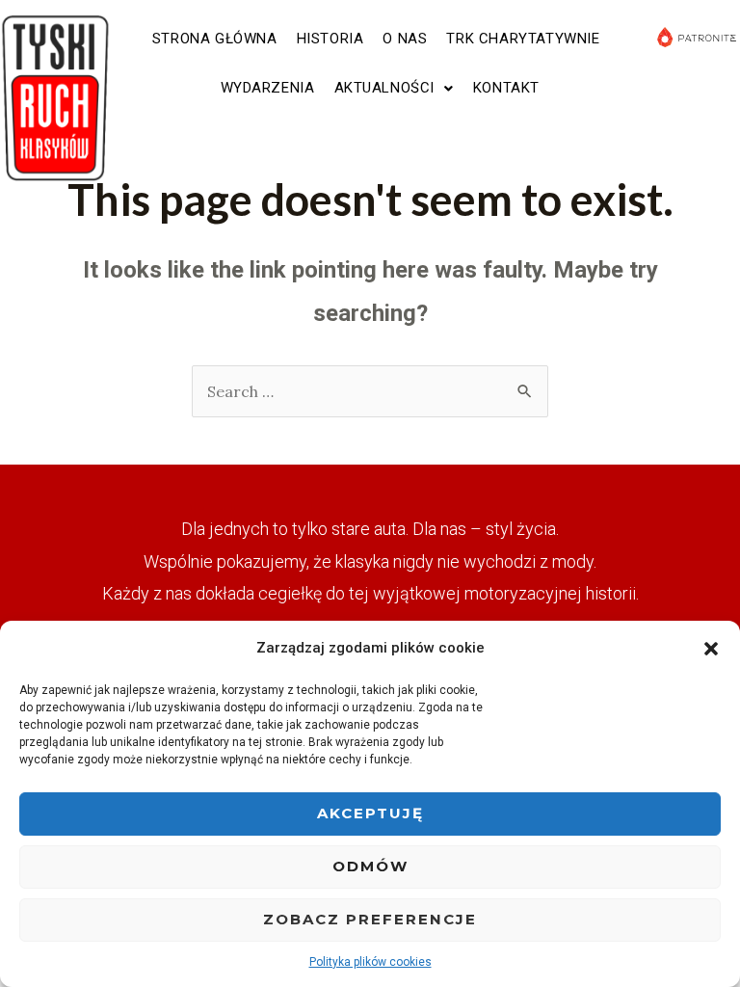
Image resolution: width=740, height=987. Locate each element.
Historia (330, 38)
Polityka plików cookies (370, 962)
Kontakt (506, 87)
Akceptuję (370, 813)
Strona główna (215, 38)
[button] (711, 648)
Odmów (370, 866)
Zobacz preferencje (370, 919)
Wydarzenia (268, 87)
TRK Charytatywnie (522, 38)
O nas (405, 38)
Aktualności (385, 87)
